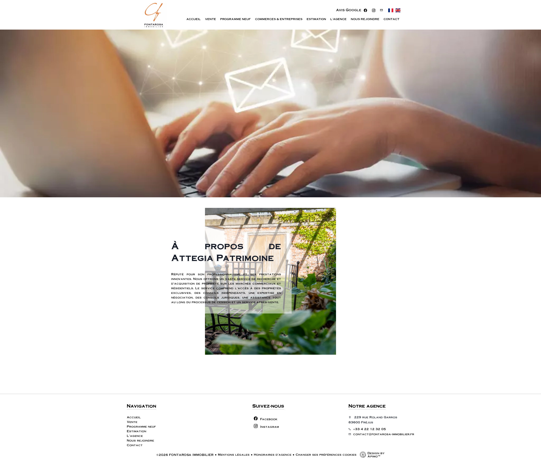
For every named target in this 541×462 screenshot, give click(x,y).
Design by (376, 454)
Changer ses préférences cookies (326, 454)
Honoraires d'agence (272, 454)
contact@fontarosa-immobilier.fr (383, 434)
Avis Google (348, 10)
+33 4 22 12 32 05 (369, 429)
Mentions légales (234, 454)
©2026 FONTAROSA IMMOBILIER (185, 455)
